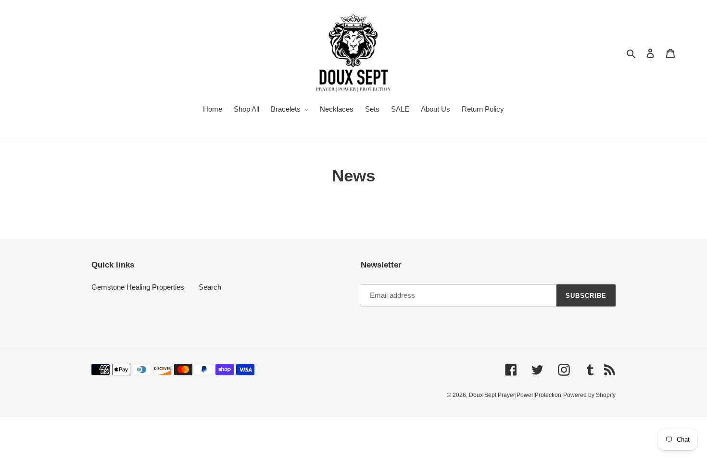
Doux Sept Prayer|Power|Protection (515, 395)
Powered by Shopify (589, 395)
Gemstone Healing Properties (137, 287)
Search (210, 287)
